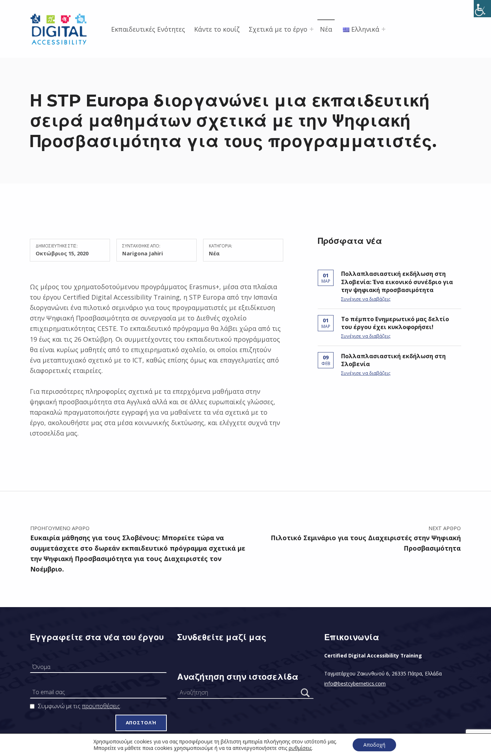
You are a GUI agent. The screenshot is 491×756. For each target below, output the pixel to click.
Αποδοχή (374, 744)
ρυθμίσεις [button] (300, 747)
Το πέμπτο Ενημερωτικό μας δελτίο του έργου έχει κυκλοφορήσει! (395, 323)
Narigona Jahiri (142, 253)
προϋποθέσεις (101, 706)
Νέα (326, 29)
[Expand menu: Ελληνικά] (383, 29)
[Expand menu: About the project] (311, 29)
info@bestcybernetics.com (355, 683)
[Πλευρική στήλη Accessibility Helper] (482, 8)
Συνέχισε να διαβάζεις (365, 299)
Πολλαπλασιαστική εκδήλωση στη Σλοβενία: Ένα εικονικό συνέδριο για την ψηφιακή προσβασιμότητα (397, 282)
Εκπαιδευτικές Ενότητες (148, 29)
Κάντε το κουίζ (217, 29)
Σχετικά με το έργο (278, 29)
